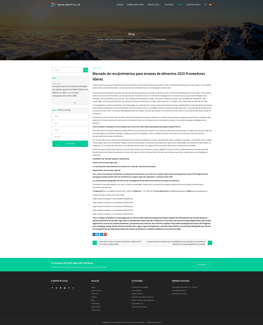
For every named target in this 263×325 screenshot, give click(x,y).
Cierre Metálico (137, 290)
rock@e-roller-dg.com (153, 322)
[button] (67, 102)
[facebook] (52, 287)
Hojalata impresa (137, 294)
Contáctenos (193, 4)
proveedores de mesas (179, 294)
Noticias (169, 4)
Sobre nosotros (135, 4)
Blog (180, 4)
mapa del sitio (96, 307)
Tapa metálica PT (137, 303)
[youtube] (64, 287)
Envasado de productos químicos (143, 297)
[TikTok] (72, 287)
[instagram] (68, 287)
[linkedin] (56, 287)
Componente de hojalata (140, 287)
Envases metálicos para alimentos (143, 300)
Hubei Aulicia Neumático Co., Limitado (184, 287)
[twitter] (60, 287)
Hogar (120, 4)
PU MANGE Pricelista (179, 290)
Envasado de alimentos (139, 307)
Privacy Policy (95, 310)
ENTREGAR (70, 144)
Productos (153, 4)
